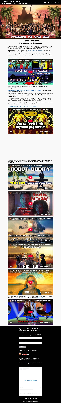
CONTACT (25, 3)
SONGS (3, 3)
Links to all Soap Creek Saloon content (17, 57)
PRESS (19, 3)
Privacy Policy (26, 362)
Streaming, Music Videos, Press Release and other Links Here (22, 106)
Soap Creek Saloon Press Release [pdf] (17, 58)
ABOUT (15, 3)
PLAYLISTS (9, 3)
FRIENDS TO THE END (10, 1)
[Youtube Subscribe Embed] (24, 354)
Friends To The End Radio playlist (35, 50)
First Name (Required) (24, 341)
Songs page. (40, 297)
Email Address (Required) (25, 336)
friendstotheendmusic (32, 393)
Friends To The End (23, 393)
